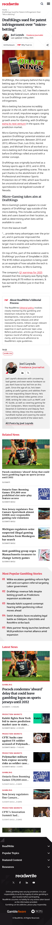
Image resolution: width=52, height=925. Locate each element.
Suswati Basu (8, 728)
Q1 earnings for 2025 (30, 272)
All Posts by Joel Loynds (19, 423)
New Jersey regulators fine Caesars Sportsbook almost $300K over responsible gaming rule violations (18, 513)
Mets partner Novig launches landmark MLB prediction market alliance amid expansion (28, 631)
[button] (41, 3)
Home (4, 10)
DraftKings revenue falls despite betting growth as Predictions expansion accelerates (24, 595)
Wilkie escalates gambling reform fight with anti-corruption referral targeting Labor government (28, 583)
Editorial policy (26, 307)
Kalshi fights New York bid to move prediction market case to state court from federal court (16, 725)
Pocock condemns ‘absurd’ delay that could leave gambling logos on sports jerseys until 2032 (25, 475)
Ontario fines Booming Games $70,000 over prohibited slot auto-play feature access (17, 494)
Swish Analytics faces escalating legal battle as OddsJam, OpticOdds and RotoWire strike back (27, 619)
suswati (6, 707)
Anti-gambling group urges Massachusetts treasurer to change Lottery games (19, 554)
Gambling (8, 353)
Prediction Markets (12, 714)
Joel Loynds (27, 363)
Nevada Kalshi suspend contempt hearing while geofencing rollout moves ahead (25, 607)
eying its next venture (14, 123)
